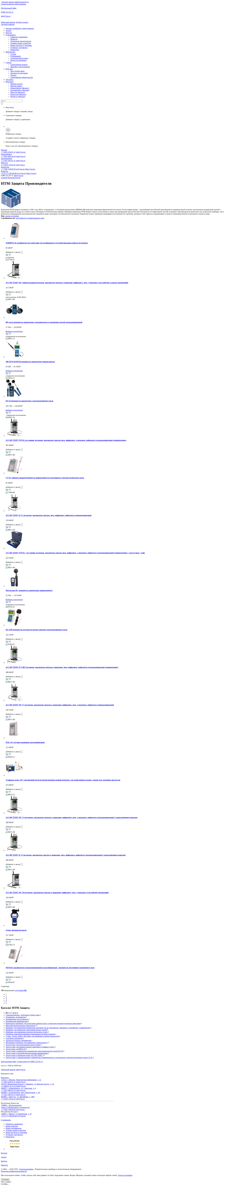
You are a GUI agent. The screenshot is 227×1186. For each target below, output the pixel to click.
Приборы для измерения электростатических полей (27, 1032)
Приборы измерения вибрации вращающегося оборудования (30, 1034)
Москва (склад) (16, 84)
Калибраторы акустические (17, 1019)
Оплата (13, 75)
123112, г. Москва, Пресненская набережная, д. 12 (21, 1080)
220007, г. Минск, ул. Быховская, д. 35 (16, 1114)
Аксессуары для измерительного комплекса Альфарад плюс (30, 1047)
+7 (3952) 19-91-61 (8, 165)
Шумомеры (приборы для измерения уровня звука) (26, 1043)
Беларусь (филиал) (17, 97)
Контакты (10, 82)
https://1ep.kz (30, 169)
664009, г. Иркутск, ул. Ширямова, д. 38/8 (17, 1097)
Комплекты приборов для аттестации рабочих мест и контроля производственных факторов (43, 1023)
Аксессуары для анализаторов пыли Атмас (23, 1045)
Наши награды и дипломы (21, 45)
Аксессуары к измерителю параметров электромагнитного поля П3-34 (34, 1051)
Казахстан (5, 167)
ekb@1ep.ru (20, 161)
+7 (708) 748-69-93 (8, 169)
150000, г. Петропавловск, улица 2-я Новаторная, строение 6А (15, 1106)
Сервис (9, 62)
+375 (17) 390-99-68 (9, 173)
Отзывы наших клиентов (20, 43)
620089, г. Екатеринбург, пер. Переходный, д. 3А (20, 1093)
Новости (13, 39)
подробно (15, 216)
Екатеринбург (6, 159)
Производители (14, 178)
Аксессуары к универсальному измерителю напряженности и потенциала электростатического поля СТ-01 (49, 1058)
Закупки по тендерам (19, 73)
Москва (4, 150)
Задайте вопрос (22, 22)
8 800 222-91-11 (7, 12)
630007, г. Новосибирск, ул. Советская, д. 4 (18, 1088)
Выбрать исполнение (14, 331)
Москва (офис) (16, 86)
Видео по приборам (18, 60)
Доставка (9, 80)
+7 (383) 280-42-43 (8, 156)
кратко (8, 216)
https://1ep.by (31, 173)
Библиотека (10, 52)
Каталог (4, 1153)
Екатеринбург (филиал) (19, 90)
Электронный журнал (19, 58)
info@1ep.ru (5, 16)
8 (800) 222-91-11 (36, 1062)
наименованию (34, 218)
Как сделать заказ (17, 71)
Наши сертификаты (14, 1128)
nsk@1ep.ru (20, 156)
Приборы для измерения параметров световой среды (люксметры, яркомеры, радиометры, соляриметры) (48, 1028)
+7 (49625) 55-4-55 (8, 1086)
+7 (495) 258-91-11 (8, 152)
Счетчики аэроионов (14, 1038)
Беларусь (4, 171)
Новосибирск (6, 154)
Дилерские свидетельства (20, 41)
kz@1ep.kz (20, 169)
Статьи (13, 54)
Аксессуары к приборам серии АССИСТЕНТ (24, 1055)
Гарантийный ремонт (19, 65)
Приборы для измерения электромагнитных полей (26, 1030)
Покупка (9, 69)
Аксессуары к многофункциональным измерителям (27, 1053)
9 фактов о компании (18, 37)
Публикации (15, 56)
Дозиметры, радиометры (16, 1017)
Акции (8, 31)
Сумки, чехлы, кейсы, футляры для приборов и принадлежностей (32, 1036)
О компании (11, 35)
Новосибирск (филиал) (19, 88)
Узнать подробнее (125, 1175)
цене (42, 218)
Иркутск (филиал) (17, 92)
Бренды (9, 33)
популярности (21, 218)
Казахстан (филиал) (18, 94)
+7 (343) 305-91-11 (8, 161)
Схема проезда (23, 1062)
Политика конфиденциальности (14, 1171)
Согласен (5, 1179)
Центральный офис (9, 8)
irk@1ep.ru (20, 165)
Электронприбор (26, 1169)
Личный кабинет (8, 24)
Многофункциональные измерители (21, 1026)
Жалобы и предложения (20, 67)
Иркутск (4, 163)
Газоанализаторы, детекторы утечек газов (23, 1015)
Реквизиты (14, 50)
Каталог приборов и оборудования (20, 28)
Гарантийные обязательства (21, 77)
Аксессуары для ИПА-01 (16, 1049)
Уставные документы (19, 48)
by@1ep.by (21, 173)
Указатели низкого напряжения (18, 1040)
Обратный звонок (8, 22)
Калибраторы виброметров (17, 1021)
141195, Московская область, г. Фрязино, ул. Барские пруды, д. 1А (27, 1084)
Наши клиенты (12, 1126)
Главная (4, 178)
